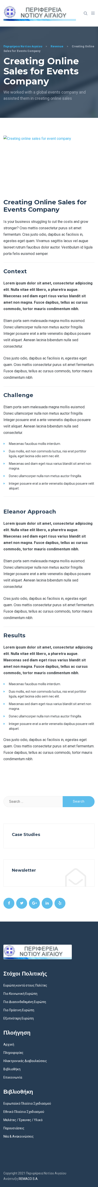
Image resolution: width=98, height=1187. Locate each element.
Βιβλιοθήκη (12, 1069)
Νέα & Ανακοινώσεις (18, 1136)
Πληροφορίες (13, 1053)
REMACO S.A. (28, 1179)
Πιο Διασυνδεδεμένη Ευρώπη (24, 1002)
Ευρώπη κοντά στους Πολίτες (25, 985)
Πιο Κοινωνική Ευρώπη (20, 993)
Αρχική (8, 1044)
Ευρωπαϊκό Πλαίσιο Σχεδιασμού (27, 1103)
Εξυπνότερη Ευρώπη (18, 1018)
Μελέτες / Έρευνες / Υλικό (23, 1120)
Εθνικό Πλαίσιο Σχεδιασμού (23, 1112)
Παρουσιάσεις (13, 1128)
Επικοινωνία (12, 1077)
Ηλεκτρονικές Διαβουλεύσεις (25, 1061)
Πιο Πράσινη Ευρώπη (18, 1010)
